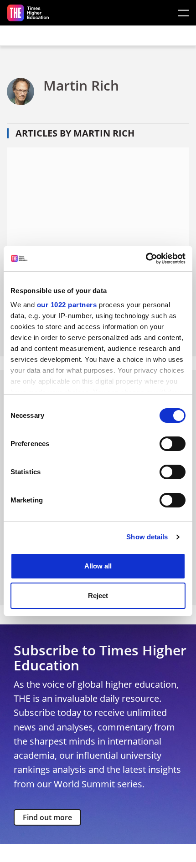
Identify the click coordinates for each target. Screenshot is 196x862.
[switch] (173, 443)
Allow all (98, 566)
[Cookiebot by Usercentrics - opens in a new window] (146, 258)
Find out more (47, 817)
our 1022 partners (67, 305)
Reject (98, 595)
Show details (147, 537)
